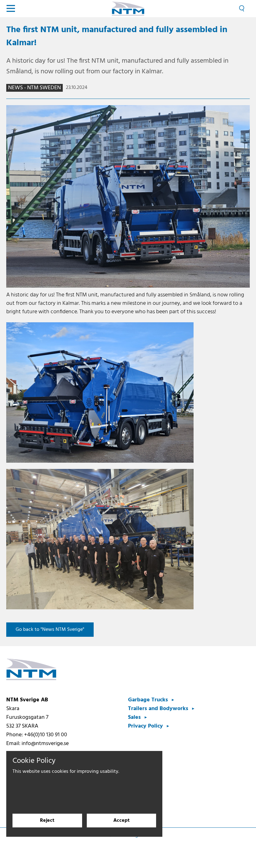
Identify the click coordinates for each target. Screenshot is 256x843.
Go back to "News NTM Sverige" (50, 630)
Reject (47, 820)
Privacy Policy (145, 726)
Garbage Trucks (148, 699)
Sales (134, 717)
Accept (121, 820)
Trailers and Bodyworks (158, 708)
